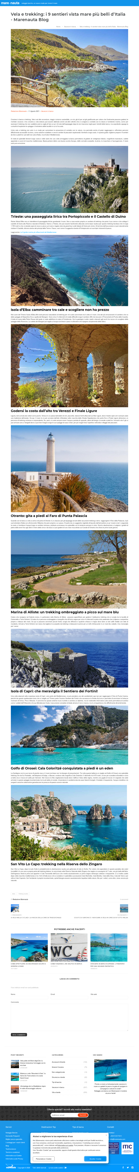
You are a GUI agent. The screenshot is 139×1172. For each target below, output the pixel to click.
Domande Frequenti (13, 1136)
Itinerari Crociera (58, 1067)
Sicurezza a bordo (58, 1077)
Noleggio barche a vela (80, 1132)
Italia (13, 894)
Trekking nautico (23, 894)
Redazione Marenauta (18, 111)
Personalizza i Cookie (43, 1159)
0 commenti (124, 899)
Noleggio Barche (11, 1132)
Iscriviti (83, 1114)
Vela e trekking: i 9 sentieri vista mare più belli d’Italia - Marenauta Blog (104, 26)
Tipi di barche (56, 1082)
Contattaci (110, 1132)
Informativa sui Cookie (14, 1155)
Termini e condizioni (13, 1152)
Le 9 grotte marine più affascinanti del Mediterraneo (38, 232)
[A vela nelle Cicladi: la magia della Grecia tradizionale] (15, 908)
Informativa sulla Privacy (14, 1159)
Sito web (94, 994)
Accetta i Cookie (95, 1159)
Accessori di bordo (58, 1062)
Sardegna (44, 1132)
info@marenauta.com (117, 1139)
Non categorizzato (58, 1072)
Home (58, 26)
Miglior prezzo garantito (14, 1139)
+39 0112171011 (116, 1136)
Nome (13, 994)
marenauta (10, 2)
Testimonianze (11, 1149)
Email (53, 994)
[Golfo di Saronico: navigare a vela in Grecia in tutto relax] (124, 908)
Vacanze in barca (70, 26)
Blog (7, 1145)
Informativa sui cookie (65, 1145)
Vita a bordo (56, 1092)
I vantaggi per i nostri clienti (15, 1142)
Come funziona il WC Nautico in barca (66, 964)
